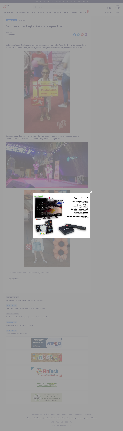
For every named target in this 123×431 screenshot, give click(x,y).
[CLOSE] (91, 192)
